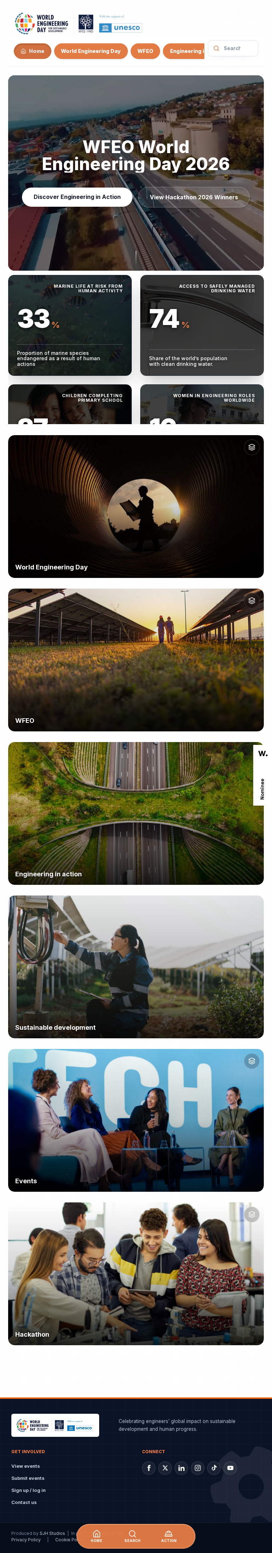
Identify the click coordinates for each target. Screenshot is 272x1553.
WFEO (145, 51)
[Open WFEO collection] (252, 600)
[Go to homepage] (79, 23)
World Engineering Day (91, 51)
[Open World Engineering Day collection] (252, 447)
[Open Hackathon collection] (252, 1214)
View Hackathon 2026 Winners (194, 197)
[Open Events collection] (252, 1061)
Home (36, 51)
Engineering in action (197, 51)
